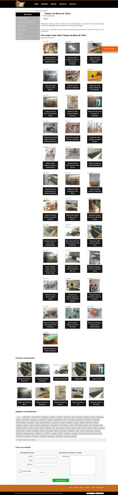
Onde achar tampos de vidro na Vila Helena (72, 217)
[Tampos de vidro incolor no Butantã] (72, 76)
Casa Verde (71, 420)
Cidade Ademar (80, 420)
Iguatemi (76, 422)
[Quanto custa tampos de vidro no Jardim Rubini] (50, 153)
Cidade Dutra (88, 420)
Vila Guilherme (98, 433)
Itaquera (96, 422)
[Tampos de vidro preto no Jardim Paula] (94, 231)
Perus (84, 428)
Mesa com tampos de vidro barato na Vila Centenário (50, 324)
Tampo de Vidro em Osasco (60, 403)
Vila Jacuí (18, 436)
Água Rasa (73, 436)
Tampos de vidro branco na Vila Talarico (50, 87)
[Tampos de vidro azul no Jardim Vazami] (50, 285)
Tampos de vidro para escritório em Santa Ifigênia (94, 87)
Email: (31, 460)
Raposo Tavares (20, 431)
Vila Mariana (35, 436)
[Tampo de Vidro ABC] (60, 369)
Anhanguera (45, 417)
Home (36, 4)
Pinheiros (89, 428)
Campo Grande (34, 420)
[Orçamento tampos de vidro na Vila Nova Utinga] (94, 205)
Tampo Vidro (79, 379)
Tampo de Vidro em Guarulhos (42, 403)
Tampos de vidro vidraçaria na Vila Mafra (72, 191)
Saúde (77, 431)
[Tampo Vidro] (79, 369)
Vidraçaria (19, 34)
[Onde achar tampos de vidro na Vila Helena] (72, 205)
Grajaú (63, 422)
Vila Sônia (66, 436)
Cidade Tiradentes (21, 422)
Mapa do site (99, 487)
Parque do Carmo (60, 428)
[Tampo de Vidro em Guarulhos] (42, 392)
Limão (101, 425)
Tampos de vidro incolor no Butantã (72, 86)
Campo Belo (25, 420)
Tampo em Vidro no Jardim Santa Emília (95, 164)
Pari (53, 428)
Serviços (62, 4)
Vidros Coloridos (21, 38)
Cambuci (18, 420)
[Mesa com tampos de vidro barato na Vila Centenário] (50, 313)
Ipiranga (82, 422)
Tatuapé (47, 433)
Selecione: (18, 417)
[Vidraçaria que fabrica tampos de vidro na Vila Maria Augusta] (72, 285)
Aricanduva (52, 417)
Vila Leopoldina (27, 436)
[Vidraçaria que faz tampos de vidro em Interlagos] (94, 285)
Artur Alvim (59, 417)
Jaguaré (31, 425)
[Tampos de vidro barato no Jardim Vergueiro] (94, 48)
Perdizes (79, 428)
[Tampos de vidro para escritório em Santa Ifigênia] (94, 76)
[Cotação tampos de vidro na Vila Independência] (50, 231)
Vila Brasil (74, 433)
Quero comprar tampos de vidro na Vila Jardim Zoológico (72, 61)
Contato (72, 4)
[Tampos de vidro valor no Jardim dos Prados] (50, 102)
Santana (56, 431)
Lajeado (85, 425)
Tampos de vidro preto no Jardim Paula (95, 243)
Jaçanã (71, 425)
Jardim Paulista (45, 425)
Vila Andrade (67, 433)
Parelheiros (48, 428)
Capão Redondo (58, 420)
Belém (73, 417)
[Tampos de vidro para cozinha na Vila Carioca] (72, 153)
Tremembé (53, 433)
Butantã (93, 417)
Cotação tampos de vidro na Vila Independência (50, 243)
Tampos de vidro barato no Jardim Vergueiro (94, 59)
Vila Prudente (59, 436)
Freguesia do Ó (56, 422)
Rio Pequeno (36, 431)
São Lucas (97, 431)
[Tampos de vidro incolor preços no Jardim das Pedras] (50, 179)
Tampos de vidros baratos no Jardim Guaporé (50, 217)
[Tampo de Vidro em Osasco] (60, 392)
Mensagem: (66, 456)
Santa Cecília (49, 431)
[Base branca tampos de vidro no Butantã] (72, 127)
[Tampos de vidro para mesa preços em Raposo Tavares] (50, 48)
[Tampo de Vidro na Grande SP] (24, 369)
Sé (43, 433)
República (28, 431)
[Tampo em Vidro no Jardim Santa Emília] (94, 153)
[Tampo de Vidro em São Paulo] (96, 392)
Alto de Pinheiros (36, 417)
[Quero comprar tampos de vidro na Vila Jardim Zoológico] (72, 48)
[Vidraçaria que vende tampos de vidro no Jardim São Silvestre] (50, 127)
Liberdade (95, 425)
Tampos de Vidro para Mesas (42, 380)
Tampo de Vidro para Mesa (24, 403)
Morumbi (41, 428)
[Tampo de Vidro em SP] (78, 392)
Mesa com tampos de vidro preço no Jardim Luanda (94, 324)
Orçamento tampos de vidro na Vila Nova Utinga (94, 217)
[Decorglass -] (24, 4)
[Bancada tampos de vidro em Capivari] (50, 339)
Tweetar (45, 19)
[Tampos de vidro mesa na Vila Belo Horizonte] (72, 102)
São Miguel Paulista (29, 433)
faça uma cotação (109, 48)
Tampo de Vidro (97, 379)
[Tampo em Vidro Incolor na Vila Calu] (94, 179)
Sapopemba (71, 431)
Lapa (90, 425)
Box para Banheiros (22, 18)
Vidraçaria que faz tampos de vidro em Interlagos (94, 297)
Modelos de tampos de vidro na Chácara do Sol (94, 269)
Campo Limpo (42, 420)
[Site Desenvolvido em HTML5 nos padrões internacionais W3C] (90, 493)
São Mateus (19, 433)
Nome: (31, 456)
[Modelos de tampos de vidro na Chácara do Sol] (94, 257)
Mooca (36, 428)
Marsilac (25, 428)
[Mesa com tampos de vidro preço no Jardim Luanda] (94, 313)
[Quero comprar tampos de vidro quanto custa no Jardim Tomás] (50, 257)
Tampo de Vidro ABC (60, 379)
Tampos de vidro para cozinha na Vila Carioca (72, 165)
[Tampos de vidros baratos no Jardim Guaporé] (50, 205)
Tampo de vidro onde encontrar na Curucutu (94, 113)
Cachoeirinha (100, 417)
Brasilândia (86, 417)
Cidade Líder (96, 420)
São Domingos (89, 431)
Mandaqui (18, 428)
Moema (31, 428)
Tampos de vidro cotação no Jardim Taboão (95, 139)
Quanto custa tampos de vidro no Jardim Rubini (50, 165)
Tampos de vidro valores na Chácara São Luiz (73, 269)
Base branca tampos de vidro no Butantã (72, 138)
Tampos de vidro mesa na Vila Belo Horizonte (72, 113)
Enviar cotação (61, 480)
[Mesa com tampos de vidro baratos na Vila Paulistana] (72, 231)
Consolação (30, 422)
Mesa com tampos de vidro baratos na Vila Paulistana (72, 243)
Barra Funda (67, 417)
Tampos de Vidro (21, 30)
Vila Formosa (89, 433)
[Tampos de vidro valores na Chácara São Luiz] (72, 257)
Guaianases (69, 422)
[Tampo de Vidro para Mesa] (24, 392)
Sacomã (42, 431)
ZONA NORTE (26, 417)
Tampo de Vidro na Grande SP (24, 380)
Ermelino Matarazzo (45, 422)
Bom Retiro (79, 417)
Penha (73, 428)
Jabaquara (19, 425)
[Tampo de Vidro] (97, 369)
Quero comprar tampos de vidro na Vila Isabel (72, 324)
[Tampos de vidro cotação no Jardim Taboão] (94, 127)
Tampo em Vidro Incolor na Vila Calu (95, 190)
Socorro (82, 431)
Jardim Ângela (63, 425)
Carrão (65, 420)
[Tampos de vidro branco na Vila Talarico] (50, 76)
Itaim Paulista (89, 422)
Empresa (44, 4)
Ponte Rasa (101, 428)
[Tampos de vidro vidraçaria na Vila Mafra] (72, 179)
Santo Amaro (63, 431)
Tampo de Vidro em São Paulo (96, 403)
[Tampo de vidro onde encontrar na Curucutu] (94, 102)
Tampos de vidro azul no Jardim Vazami (50, 297)
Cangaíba (50, 420)
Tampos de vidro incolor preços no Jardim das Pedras (50, 191)
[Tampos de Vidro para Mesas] (42, 369)
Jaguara (25, 425)
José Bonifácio (78, 425)
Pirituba (95, 428)
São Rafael (38, 433)
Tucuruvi (60, 433)
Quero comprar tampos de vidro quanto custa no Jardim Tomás (50, 270)
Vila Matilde (43, 436)
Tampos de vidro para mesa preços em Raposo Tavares (50, 59)
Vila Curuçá (82, 433)
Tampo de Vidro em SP (78, 403)
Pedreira (68, 428)
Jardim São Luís (54, 425)
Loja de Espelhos (21, 26)
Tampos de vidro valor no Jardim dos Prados (50, 113)
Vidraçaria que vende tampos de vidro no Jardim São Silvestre (50, 139)
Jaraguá (37, 425)
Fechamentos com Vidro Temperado (26, 22)
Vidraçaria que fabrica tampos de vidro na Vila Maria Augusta (72, 298)
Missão (54, 4)
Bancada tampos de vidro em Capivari (50, 349)
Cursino (37, 422)
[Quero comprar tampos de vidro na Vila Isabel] (72, 313)
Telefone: (30, 464)
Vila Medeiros (51, 436)
